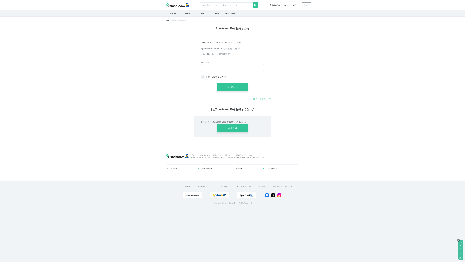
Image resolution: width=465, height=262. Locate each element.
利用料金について (204, 187)
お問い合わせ (185, 187)
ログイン (294, 5)
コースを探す (272, 168)
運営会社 (262, 187)
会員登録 (232, 128)
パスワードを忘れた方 (261, 99)
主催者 (187, 13)
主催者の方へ (275, 5)
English (306, 5)
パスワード (205, 62)
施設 (202, 13)
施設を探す (239, 168)
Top (167, 20)
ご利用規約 (223, 187)
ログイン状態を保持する (216, 77)
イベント (173, 13)
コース (216, 13)
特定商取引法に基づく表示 (282, 187)
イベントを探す (173, 168)
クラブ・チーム (231, 13)
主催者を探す (207, 168)
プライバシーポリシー (243, 187)
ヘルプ (285, 5)
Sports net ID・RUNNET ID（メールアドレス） (219, 49)
